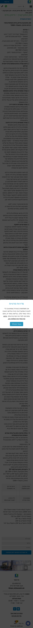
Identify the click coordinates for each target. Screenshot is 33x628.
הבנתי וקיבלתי (16, 324)
